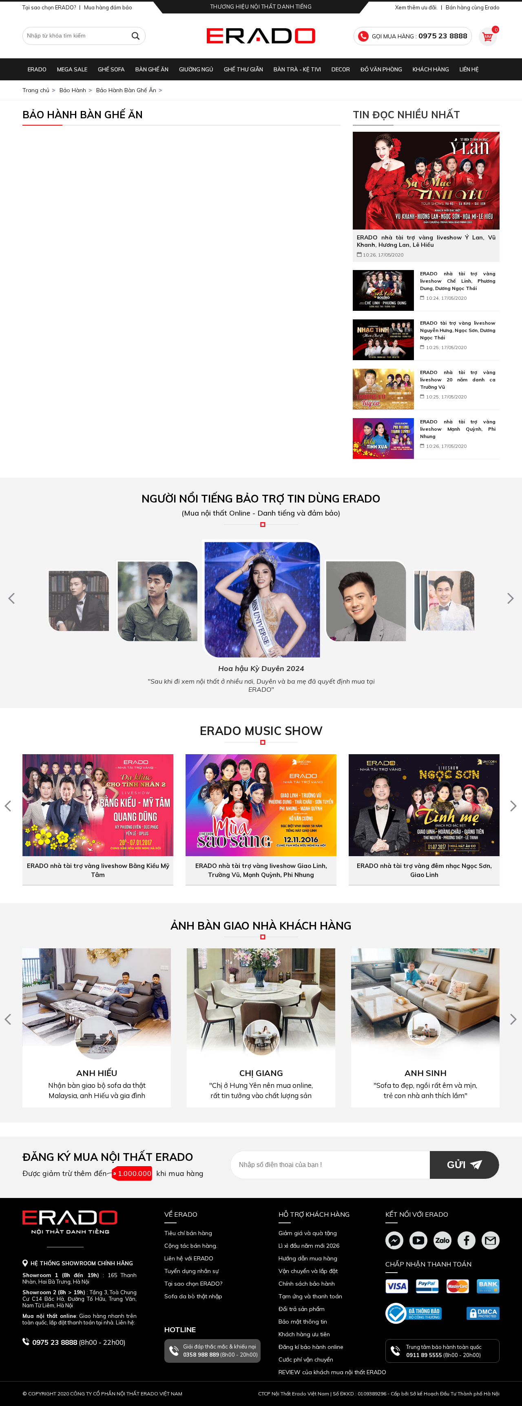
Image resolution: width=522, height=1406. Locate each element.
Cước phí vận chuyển (306, 1359)
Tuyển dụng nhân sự (191, 1271)
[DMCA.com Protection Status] (483, 1313)
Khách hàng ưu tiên (304, 1334)
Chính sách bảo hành (307, 1283)
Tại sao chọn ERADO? (49, 7)
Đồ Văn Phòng (381, 69)
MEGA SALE (72, 69)
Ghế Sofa (111, 69)
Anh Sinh (426, 1073)
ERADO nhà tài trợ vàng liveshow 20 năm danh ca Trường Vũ (457, 379)
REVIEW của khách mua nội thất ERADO (332, 1372)
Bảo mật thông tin (303, 1321)
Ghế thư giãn (243, 69)
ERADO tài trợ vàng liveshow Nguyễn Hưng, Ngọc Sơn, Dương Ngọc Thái (457, 330)
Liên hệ (469, 69)
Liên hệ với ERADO (188, 1258)
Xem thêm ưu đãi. (416, 7)
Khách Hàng (431, 69)
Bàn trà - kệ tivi (297, 69)
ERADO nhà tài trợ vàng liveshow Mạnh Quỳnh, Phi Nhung (457, 428)
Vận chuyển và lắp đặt (308, 1271)
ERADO (37, 69)
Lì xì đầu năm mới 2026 (309, 1245)
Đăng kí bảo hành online (311, 1347)
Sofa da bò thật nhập (193, 1296)
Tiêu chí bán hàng (188, 1233)
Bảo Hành (73, 90)
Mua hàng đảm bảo (108, 7)
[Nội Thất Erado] (261, 35)
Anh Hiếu (96, 1073)
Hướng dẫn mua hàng (308, 1258)
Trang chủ (35, 90)
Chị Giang (261, 1073)
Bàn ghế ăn (151, 69)
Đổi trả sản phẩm (302, 1309)
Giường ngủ (196, 69)
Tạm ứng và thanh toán (310, 1296)
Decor (341, 69)
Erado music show (261, 731)
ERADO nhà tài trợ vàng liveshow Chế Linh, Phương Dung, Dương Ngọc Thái (457, 280)
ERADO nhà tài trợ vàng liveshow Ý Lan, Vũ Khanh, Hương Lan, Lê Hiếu (426, 241)
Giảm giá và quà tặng (308, 1233)
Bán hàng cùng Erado (473, 7)
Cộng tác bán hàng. (190, 1245)
